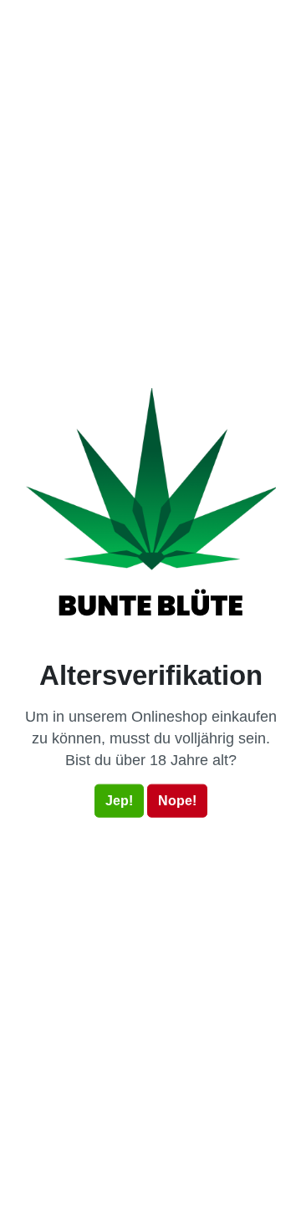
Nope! (177, 801)
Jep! (119, 801)
